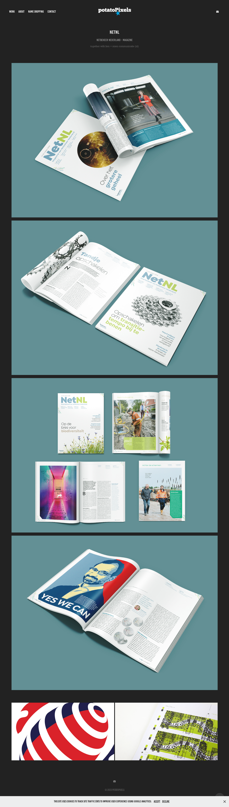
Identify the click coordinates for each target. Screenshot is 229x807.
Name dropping (36, 11)
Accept (157, 801)
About (21, 11)
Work (12, 11)
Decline (165, 801)
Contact (52, 11)
